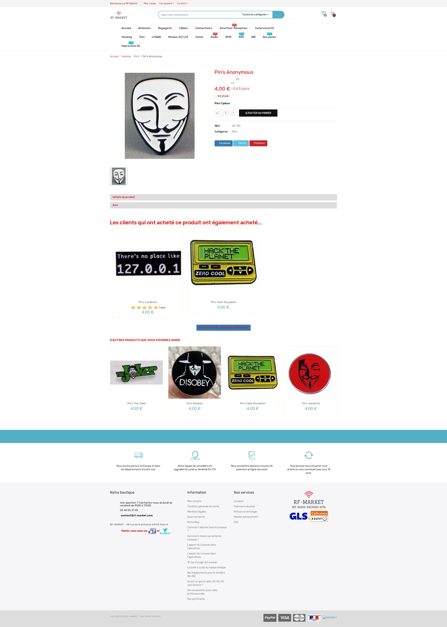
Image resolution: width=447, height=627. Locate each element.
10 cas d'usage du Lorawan (202, 562)
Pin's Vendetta (311, 403)
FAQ (236, 522)
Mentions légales (196, 511)
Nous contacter (196, 516)
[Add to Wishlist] (115, 72)
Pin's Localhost (147, 302)
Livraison (239, 501)
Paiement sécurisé (244, 506)
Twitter (242, 143)
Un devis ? (182, 3)
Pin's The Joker (136, 403)
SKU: (217, 125)
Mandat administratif (246, 516)
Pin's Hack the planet (223, 302)
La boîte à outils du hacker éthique (206, 567)
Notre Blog (193, 522)
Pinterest (259, 143)
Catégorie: (221, 131)
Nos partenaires (196, 599)
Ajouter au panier (258, 113)
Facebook (224, 143)
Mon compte (150, 3)
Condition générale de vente (203, 506)
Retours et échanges (246, 511)
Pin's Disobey (194, 403)
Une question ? (166, 3)
